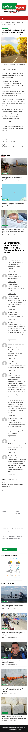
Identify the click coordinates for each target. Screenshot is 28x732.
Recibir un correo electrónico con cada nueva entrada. (12, 544)
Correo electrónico (18, 512)
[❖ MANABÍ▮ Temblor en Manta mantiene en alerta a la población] (14, 192)
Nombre (4, 511)
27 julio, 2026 (11, 235)
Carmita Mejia (11, 296)
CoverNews (10, 729)
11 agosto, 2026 (12, 207)
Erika (9, 322)
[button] (2, 18)
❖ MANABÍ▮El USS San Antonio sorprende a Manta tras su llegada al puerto (12, 606)
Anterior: (13, 140)
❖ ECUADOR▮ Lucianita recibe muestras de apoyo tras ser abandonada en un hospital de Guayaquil (13, 231)
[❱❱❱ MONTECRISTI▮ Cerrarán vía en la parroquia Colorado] (14, 166)
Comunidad (5, 28)
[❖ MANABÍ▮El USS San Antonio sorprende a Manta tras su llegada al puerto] (14, 594)
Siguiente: (14, 147)
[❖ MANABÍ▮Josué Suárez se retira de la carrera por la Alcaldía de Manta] (14, 650)
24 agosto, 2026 (15, 181)
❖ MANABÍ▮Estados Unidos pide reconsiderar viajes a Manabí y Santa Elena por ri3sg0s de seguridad (13, 634)
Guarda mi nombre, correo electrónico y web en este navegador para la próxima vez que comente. (13, 530)
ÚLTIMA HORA (5, 601)
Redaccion (5, 207)
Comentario (5, 490)
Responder (12, 271)
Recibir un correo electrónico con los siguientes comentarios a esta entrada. (12, 537)
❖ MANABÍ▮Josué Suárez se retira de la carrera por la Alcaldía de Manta (13, 661)
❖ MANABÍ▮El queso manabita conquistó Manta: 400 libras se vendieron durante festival (14, 717)
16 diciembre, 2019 (16, 34)
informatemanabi (6, 34)
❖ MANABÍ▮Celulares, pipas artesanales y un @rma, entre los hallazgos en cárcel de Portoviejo (13, 689)
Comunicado (5, 657)
